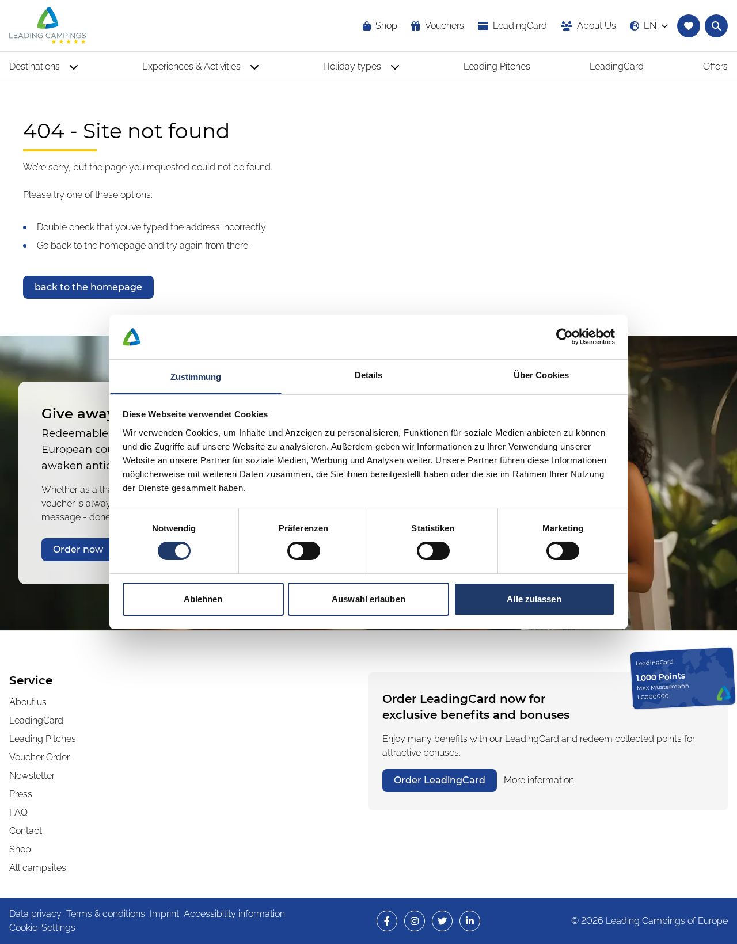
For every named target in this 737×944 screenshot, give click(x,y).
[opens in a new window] (387, 921)
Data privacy (35, 913)
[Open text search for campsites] (716, 25)
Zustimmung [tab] (196, 377)
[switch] (303, 551)
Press (20, 794)
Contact (25, 830)
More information (539, 780)
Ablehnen (203, 599)
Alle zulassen (534, 599)
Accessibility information (234, 913)
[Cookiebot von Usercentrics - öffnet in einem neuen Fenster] (564, 336)
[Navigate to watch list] (688, 25)
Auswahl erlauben (368, 599)
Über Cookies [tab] (541, 375)
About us (28, 701)
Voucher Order (39, 757)
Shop (20, 849)
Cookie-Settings (42, 927)
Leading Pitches (42, 738)
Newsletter (32, 775)
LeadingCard (36, 720)
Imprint (164, 913)
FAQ (18, 812)
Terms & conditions (105, 913)
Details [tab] (369, 375)
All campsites (37, 867)
